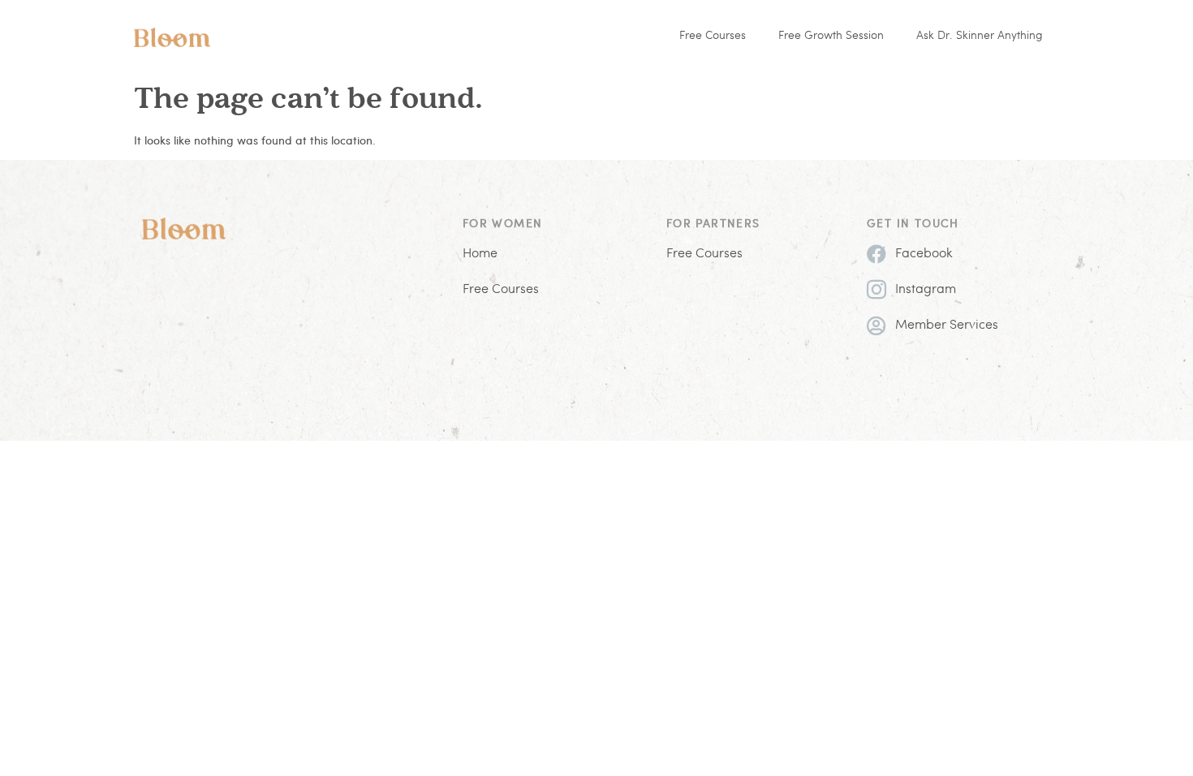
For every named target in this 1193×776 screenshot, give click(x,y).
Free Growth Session (831, 36)
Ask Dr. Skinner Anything (979, 36)
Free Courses (712, 36)
